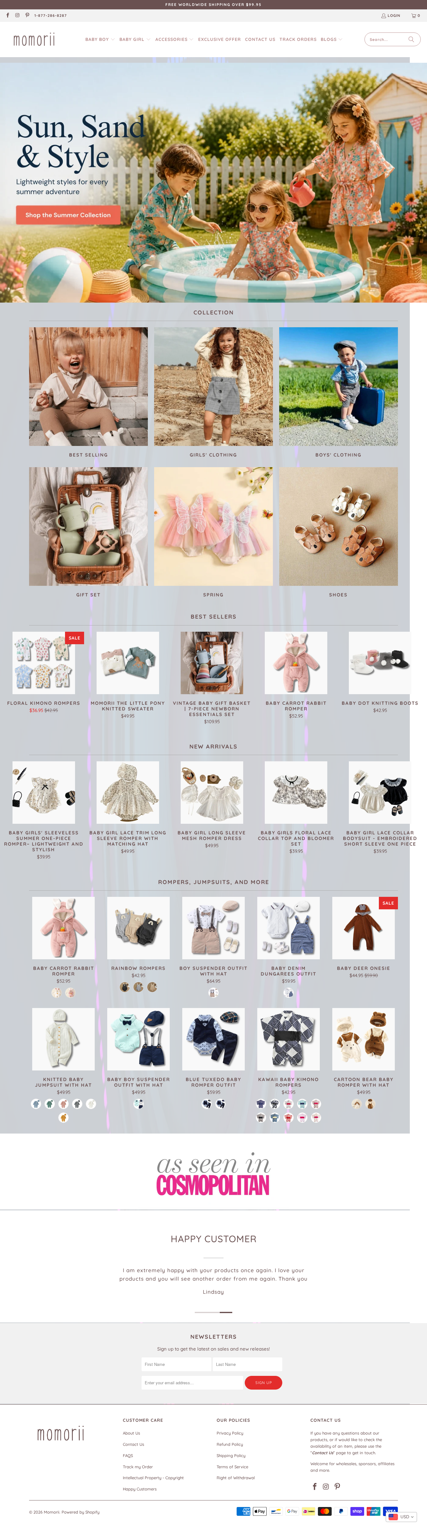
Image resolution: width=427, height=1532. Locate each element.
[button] (100, 39)
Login (394, 15)
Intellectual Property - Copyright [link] (153, 1477)
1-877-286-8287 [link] (50, 15)
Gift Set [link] (88, 533)
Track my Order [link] (138, 1466)
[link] (7, 15)
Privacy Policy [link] (230, 1433)
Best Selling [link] (88, 393)
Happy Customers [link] (140, 1488)
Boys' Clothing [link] (338, 393)
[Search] (411, 39)
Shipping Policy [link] (231, 1455)
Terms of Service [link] (232, 1466)
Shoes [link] (338, 533)
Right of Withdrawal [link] (236, 1477)
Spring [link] (213, 533)
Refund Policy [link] (230, 1444)
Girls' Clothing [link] (213, 393)
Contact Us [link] (133, 1444)
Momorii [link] (51, 1512)
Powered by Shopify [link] (80, 1512)
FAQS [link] (128, 1455)
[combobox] (401, 1517)
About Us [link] (131, 1433)
